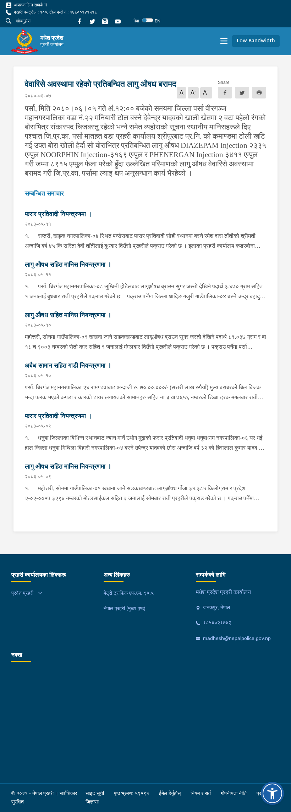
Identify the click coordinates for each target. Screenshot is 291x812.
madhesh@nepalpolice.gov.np (236, 638)
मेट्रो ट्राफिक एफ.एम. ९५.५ (129, 593)
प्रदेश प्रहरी (22, 593)
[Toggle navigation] (224, 41)
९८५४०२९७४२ (216, 622)
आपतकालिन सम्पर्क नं (30, 5)
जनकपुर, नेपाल (216, 607)
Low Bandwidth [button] (256, 41)
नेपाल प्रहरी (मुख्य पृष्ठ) (125, 608)
